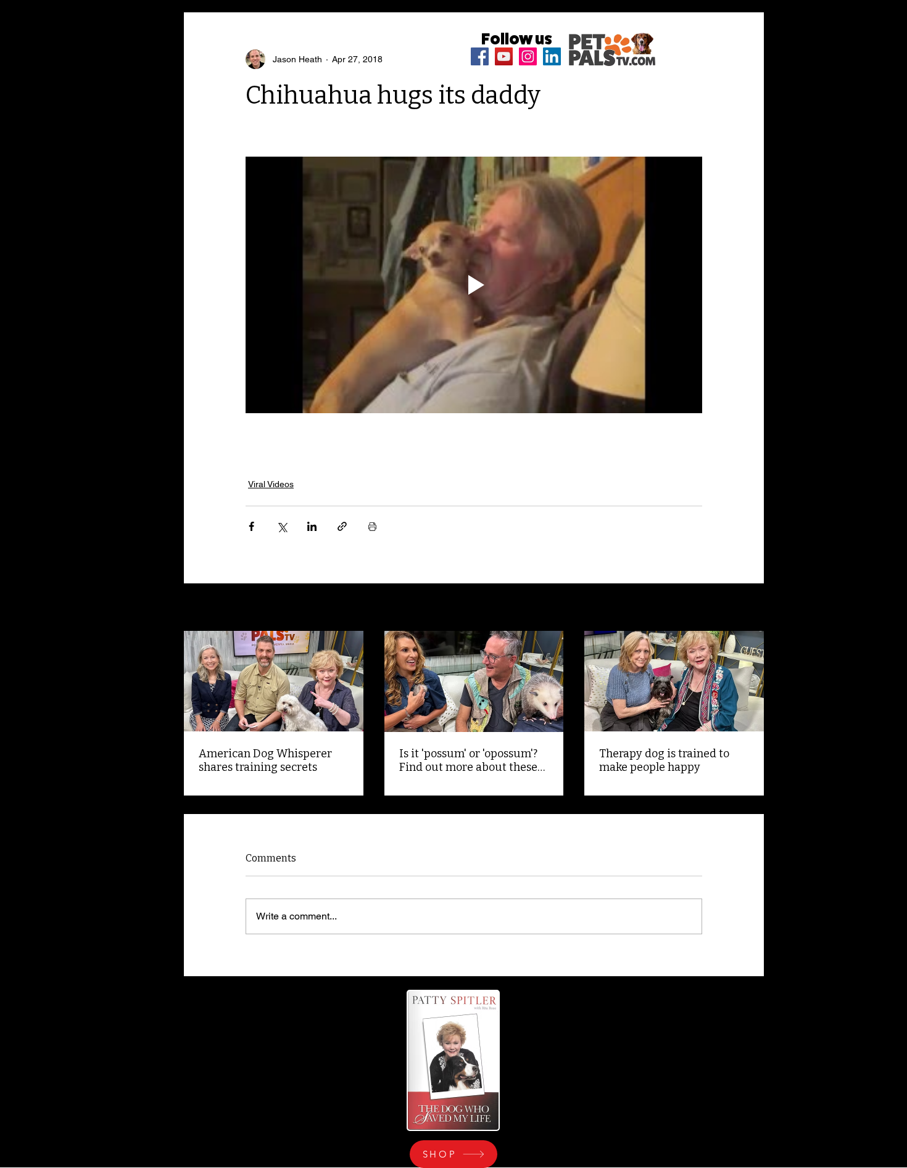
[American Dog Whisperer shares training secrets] (273, 681)
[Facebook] (480, 56)
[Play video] (474, 285)
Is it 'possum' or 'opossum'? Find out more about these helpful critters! (468, 760)
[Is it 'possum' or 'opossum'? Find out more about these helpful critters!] (474, 681)
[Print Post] (372, 526)
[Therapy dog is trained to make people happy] (674, 681)
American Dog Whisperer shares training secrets (265, 760)
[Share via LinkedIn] (312, 526)
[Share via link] (342, 526)
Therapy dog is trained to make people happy (664, 760)
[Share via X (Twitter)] (282, 526)
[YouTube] (504, 56)
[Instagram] (528, 56)
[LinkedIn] (552, 56)
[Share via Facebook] (251, 526)
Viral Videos (271, 484)
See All (750, 608)
